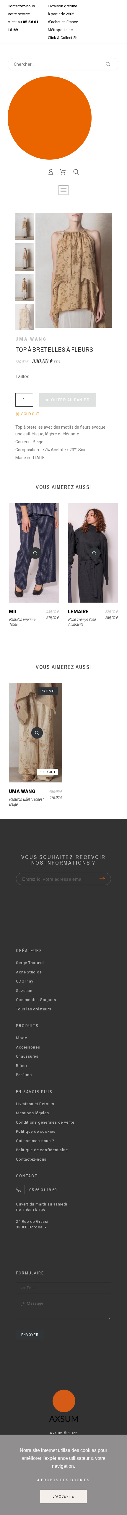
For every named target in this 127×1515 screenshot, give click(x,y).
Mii (12, 611)
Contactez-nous (21, 6)
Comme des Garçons (36, 999)
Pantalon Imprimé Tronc (22, 622)
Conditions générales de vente (45, 1122)
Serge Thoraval (30, 963)
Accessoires (28, 1047)
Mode (21, 1038)
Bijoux (22, 1065)
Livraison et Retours (35, 1104)
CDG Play (24, 981)
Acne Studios (29, 972)
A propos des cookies (63, 1479)
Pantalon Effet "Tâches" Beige (26, 802)
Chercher (112, 64)
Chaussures (27, 1056)
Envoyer (29, 1335)
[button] (35, 553)
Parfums (24, 1075)
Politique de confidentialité (42, 1150)
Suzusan (24, 990)
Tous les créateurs (33, 1009)
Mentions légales (32, 1113)
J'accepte (63, 1496)
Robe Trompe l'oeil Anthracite (82, 622)
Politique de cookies (36, 1131)
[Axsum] (64, 119)
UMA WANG (31, 339)
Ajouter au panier (68, 400)
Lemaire (78, 611)
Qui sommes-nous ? (35, 1141)
